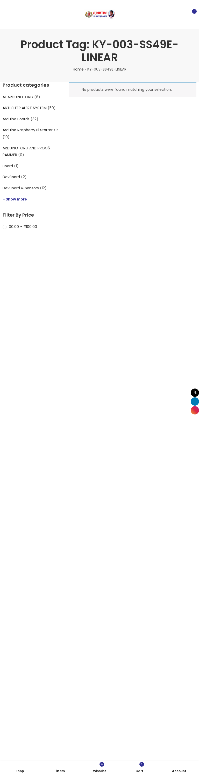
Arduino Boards (16, 119)
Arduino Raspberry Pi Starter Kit (30, 130)
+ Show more (15, 199)
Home (78, 69)
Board (8, 166)
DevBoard (11, 176)
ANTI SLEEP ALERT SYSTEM (25, 107)
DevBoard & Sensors (21, 188)
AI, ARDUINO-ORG (18, 97)
